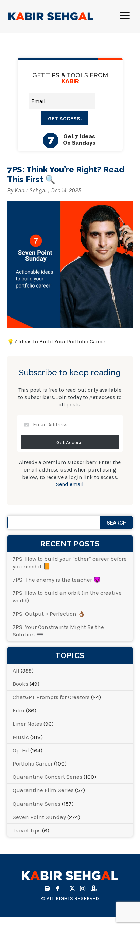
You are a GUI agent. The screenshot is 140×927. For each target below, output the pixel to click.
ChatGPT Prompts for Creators (51, 697)
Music (21, 736)
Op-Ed (21, 750)
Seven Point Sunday (39, 817)
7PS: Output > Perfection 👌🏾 (49, 613)
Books (20, 683)
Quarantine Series (36, 803)
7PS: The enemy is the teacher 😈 (57, 579)
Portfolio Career (33, 763)
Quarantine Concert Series (47, 776)
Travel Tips (27, 830)
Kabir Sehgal (31, 190)
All (16, 670)
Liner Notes (27, 723)
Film (18, 710)
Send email (70, 484)
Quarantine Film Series (43, 790)
